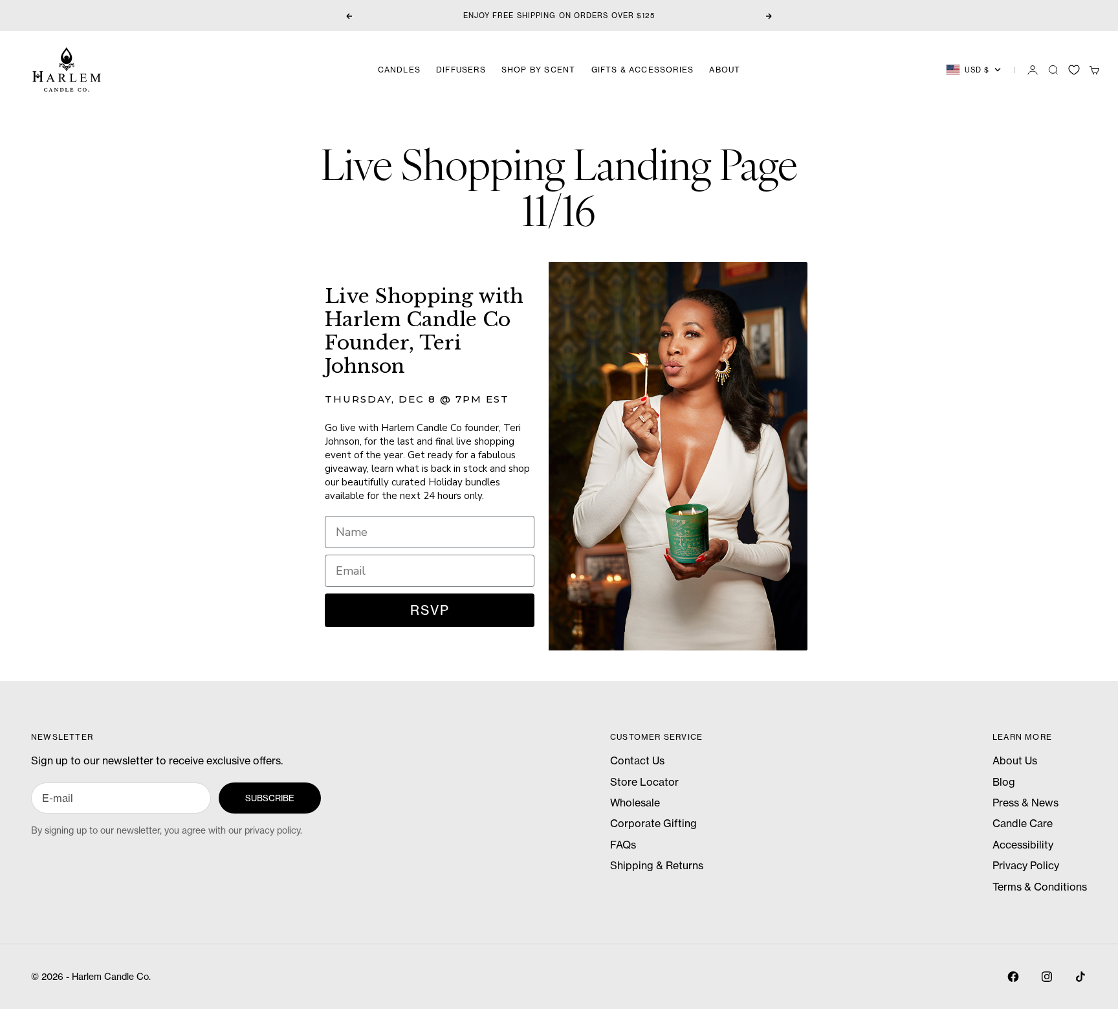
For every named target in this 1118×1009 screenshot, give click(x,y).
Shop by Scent (538, 69)
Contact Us (637, 760)
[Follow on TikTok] (1080, 976)
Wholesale (635, 802)
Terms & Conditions (1039, 886)
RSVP (430, 610)
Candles (399, 69)
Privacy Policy (1025, 865)
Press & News (1025, 802)
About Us (1014, 760)
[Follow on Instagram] (1046, 976)
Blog (1003, 781)
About (724, 69)
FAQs (623, 844)
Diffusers (461, 69)
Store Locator (644, 781)
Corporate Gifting (653, 823)
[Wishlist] (1074, 70)
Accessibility (1022, 844)
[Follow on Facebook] (1013, 976)
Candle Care (1022, 823)
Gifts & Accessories (642, 69)
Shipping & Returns (656, 865)
